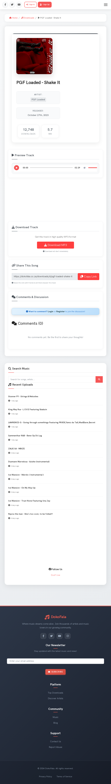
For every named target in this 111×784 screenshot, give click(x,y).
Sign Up (46, 4)
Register (60, 311)
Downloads (28, 18)
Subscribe (57, 672)
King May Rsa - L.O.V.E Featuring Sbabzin (27, 409)
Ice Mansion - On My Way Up (21, 488)
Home (14, 18)
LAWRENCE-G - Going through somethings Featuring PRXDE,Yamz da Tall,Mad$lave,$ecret (51, 422)
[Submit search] (99, 379)
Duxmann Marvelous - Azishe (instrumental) (28, 461)
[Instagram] (68, 636)
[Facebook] (5, 5)
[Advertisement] (59, 201)
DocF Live (55, 575)
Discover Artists (55, 698)
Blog (55, 723)
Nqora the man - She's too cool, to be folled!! (30, 514)
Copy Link (90, 276)
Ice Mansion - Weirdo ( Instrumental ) (26, 475)
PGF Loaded (38, 99)
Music (55, 717)
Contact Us (55, 741)
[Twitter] (12, 5)
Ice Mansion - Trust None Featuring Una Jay (29, 501)
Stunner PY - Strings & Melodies (23, 396)
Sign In (32, 4)
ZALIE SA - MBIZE (16, 448)
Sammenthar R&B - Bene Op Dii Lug (25, 435)
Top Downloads (55, 693)
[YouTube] (19, 5)
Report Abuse (55, 747)
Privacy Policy (45, 776)
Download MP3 (57, 245)
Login (50, 311)
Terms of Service (64, 776)
